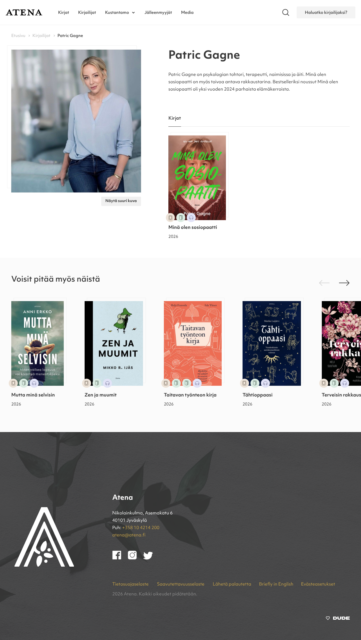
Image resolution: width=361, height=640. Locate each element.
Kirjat (63, 12)
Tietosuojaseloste (130, 584)
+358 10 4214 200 (140, 528)
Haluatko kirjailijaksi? (326, 12)
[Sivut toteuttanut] (338, 619)
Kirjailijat (87, 12)
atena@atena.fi (129, 535)
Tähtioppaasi (257, 395)
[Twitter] (150, 558)
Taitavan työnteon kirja (190, 395)
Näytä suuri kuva (121, 201)
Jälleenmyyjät (158, 12)
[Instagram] (135, 558)
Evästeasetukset (318, 584)
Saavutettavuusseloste (181, 584)
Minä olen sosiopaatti (192, 227)
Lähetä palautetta (232, 584)
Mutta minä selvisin (33, 395)
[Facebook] (120, 558)
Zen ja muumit (101, 395)
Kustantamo (117, 12)
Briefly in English (276, 584)
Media (187, 12)
